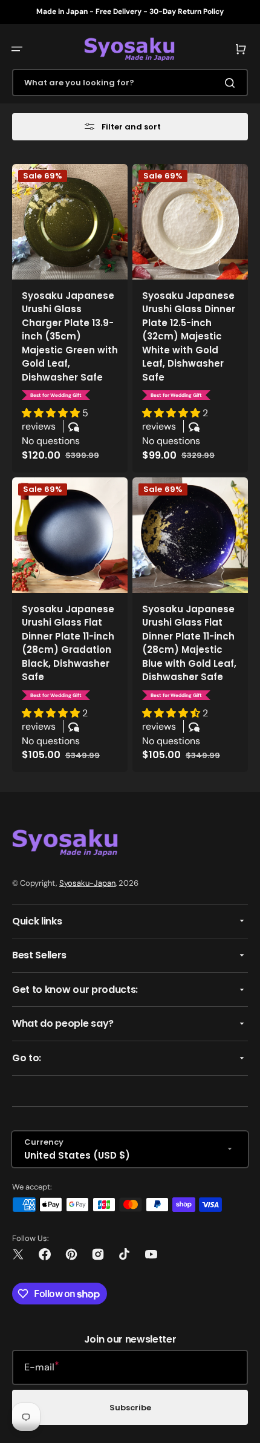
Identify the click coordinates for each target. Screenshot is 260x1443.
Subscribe (130, 1407)
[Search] (232, 83)
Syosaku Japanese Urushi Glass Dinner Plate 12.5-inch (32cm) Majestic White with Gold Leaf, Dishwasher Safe (188, 336)
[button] (17, 49)
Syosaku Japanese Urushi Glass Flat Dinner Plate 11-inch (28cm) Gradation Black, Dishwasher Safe (68, 643)
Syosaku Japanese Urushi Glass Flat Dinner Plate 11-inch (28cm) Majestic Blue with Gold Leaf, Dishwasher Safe (189, 643)
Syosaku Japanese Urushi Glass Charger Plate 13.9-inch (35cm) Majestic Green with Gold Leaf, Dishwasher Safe (70, 336)
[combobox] (130, 82)
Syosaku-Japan (87, 883)
